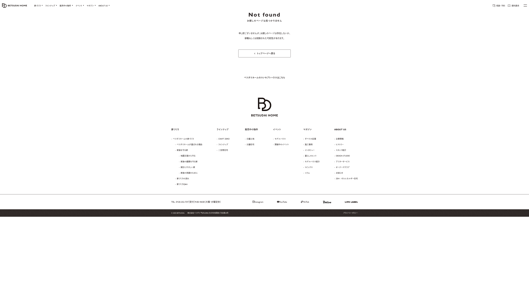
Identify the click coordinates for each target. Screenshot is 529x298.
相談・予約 (500, 5)
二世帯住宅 (223, 150)
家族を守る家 (182, 150)
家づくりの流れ (183, 178)
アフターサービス (343, 161)
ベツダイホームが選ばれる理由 (189, 144)
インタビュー (310, 150)
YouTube (283, 201)
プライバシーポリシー (350, 213)
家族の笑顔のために (189, 172)
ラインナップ (223, 144)
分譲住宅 (250, 144)
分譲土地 (250, 138)
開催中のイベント (282, 144)
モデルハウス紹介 (312, 161)
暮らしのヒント (311, 155)
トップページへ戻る (266, 53)
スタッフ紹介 (341, 150)
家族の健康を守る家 (189, 161)
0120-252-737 (182, 201)
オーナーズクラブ (342, 167)
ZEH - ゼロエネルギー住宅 (347, 178)
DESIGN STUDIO (343, 155)
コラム (307, 172)
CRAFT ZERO (224, 138)
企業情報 (340, 138)
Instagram (259, 201)
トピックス (309, 167)
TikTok (306, 201)
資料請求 (515, 5)
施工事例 (309, 144)
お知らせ (339, 172)
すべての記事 (310, 138)
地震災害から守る (188, 155)
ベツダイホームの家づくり (183, 138)
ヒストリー (340, 144)
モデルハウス (280, 138)
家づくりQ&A (182, 184)
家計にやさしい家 (188, 167)
